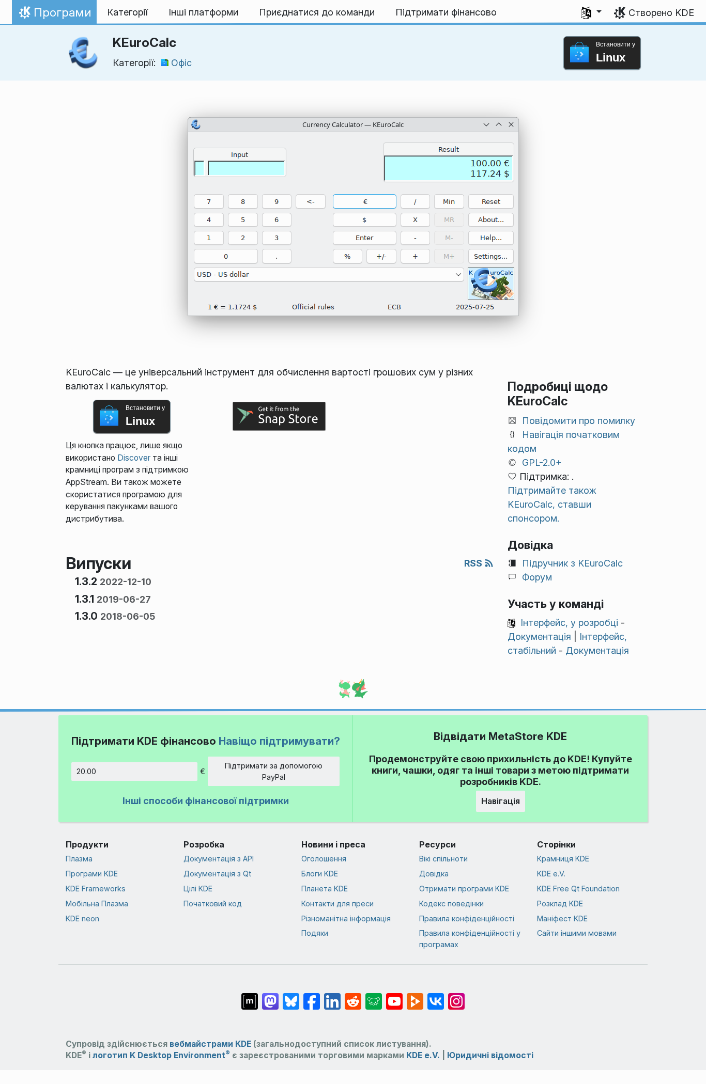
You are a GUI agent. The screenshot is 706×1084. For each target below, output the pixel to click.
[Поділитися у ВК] (435, 996)
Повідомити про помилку (578, 420)
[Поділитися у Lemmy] (373, 996)
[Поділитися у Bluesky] (291, 996)
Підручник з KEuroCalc (572, 563)
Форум (537, 577)
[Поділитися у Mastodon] (270, 996)
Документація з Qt (217, 873)
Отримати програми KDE (464, 888)
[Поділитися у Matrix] (249, 996)
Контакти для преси (337, 903)
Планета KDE (324, 888)
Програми (54, 15)
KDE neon (82, 918)
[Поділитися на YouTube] (394, 996)
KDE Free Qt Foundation (578, 888)
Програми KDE (92, 873)
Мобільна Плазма (97, 903)
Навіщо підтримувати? (279, 740)
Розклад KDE (560, 903)
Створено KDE (661, 12)
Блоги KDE (319, 873)
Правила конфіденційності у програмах (469, 939)
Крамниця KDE (563, 858)
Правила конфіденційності (466, 918)
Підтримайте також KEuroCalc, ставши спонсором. (552, 504)
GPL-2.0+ (542, 462)
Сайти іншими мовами (577, 933)
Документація (539, 636)
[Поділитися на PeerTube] (415, 996)
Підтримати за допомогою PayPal (274, 771)
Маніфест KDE (562, 918)
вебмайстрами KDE (210, 1044)
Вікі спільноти (443, 858)
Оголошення (323, 858)
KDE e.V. (551, 873)
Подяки (314, 933)
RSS (474, 563)
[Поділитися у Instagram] (456, 996)
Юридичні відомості (490, 1055)
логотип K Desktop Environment (161, 1055)
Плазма (79, 858)
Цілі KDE (197, 888)
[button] (591, 12)
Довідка (434, 873)
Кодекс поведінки (451, 903)
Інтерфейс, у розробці (569, 622)
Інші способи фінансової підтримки (205, 800)
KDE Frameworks (96, 888)
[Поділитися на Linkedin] (332, 996)
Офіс (181, 62)
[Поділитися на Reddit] (353, 996)
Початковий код (212, 903)
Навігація (500, 801)
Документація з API (218, 858)
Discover (133, 458)
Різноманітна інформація (346, 918)
